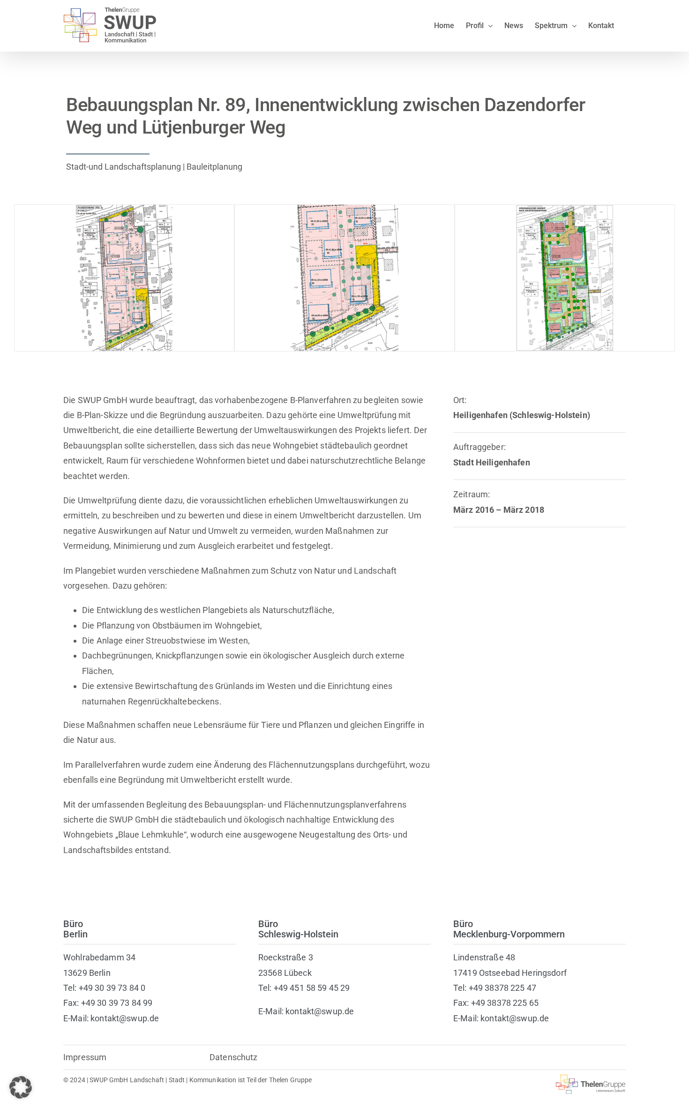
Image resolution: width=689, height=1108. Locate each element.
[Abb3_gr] (564, 210)
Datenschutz (234, 1057)
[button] (20, 1087)
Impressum (84, 1057)
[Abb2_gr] (344, 210)
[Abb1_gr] (124, 210)
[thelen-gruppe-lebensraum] (591, 1079)
